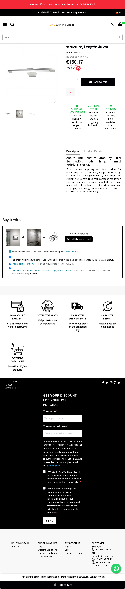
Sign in (68, 546)
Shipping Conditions (47, 549)
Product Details (93, 151)
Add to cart (100, 82)
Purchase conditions (47, 553)
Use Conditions (45, 556)
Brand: (69, 52)
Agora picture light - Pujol (24, 263)
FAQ (40, 546)
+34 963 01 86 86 (50, 12)
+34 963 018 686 (103, 549)
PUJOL (77, 52)
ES (119, 12)
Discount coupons (73, 553)
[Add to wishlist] (70, 92)
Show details (72, 251)
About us (15, 546)
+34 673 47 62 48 (104, 559)
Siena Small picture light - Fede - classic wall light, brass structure (41, 270)
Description (73, 151)
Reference (71, 56)
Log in (68, 549)
